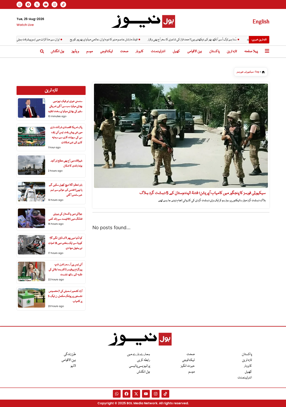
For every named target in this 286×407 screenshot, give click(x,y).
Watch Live (25, 25)
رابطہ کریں (143, 360)
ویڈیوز (75, 51)
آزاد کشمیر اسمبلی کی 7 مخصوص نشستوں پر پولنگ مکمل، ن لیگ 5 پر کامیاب (65, 296)
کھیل (176, 51)
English (261, 21)
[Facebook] (28, 4)
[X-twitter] (37, 4)
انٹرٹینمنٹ (158, 51)
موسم (89, 51)
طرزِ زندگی (70, 354)
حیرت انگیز (188, 366)
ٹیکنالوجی (106, 51)
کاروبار (140, 51)
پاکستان (214, 51)
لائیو (73, 366)
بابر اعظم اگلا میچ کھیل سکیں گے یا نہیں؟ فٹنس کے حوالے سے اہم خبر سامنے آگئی (65, 190)
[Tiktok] (63, 4)
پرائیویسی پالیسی (139, 366)
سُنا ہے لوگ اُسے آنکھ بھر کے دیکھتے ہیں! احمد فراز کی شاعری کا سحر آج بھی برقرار (201, 39)
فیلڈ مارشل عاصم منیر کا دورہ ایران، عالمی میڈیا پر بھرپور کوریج (113, 39)
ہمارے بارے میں (138, 354)
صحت (124, 51)
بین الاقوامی (194, 51)
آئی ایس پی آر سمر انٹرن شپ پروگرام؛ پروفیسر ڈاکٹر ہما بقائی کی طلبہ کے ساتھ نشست (65, 269)
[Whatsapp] (19, 4)
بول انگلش (57, 51)
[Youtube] (46, 4)
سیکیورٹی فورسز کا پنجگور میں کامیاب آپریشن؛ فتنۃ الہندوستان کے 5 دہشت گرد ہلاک (202, 193)
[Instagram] (54, 4)
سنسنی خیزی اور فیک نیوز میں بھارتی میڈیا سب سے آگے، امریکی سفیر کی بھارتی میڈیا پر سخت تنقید (65, 106)
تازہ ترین (232, 51)
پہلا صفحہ (251, 51)
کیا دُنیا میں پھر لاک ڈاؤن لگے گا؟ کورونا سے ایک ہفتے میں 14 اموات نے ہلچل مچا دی (65, 243)
